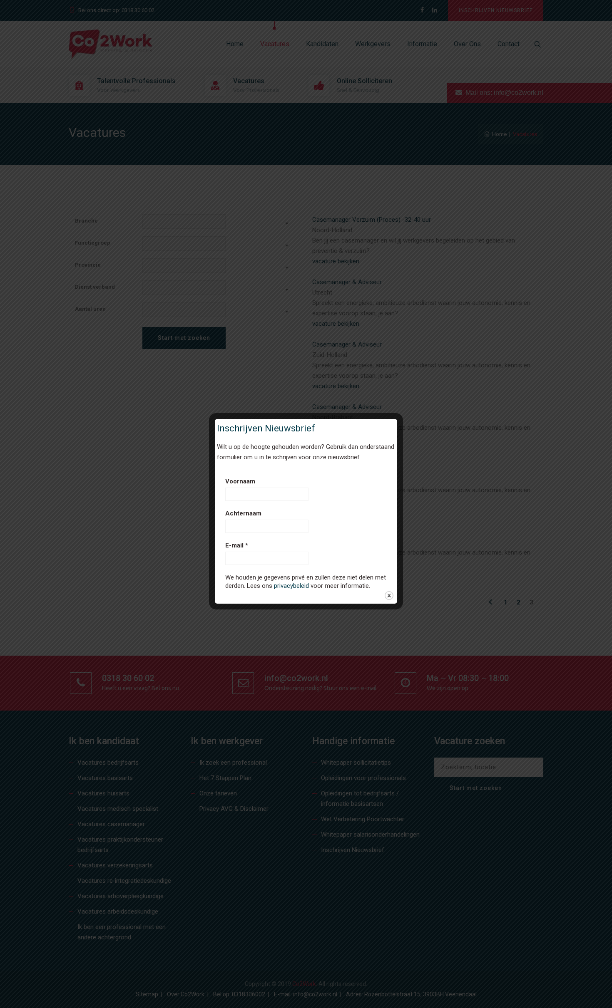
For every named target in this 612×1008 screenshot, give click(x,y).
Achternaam (243, 513)
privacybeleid (291, 585)
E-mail (236, 545)
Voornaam (240, 481)
